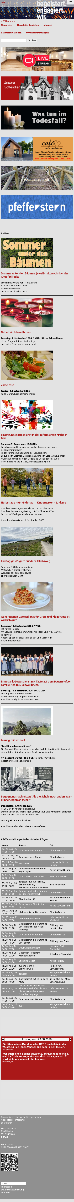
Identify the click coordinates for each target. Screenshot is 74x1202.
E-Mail (4, 1137)
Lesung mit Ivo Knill (13, 740)
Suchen (32, 40)
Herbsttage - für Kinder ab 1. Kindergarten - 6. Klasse (33, 502)
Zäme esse (7, 385)
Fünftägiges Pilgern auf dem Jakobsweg (25, 561)
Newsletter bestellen (28, 25)
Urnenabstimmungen (37, 32)
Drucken (5, 1192)
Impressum (7, 1186)
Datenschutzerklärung (12, 1189)
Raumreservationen (11, 32)
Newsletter (7, 25)
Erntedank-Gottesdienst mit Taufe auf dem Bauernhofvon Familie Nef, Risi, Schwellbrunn (36, 683)
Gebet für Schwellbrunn (15, 332)
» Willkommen (9, 21)
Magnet (48, 25)
